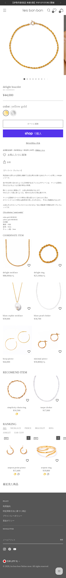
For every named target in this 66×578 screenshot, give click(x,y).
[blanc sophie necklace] (17, 297)
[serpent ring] (46, 450)
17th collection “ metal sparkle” (13, 212)
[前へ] (5, 2)
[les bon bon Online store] (32, 10)
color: (15, 106)
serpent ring (46, 467)
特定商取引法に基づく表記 (14, 511)
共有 (9, 162)
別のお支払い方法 (33, 143)
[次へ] (60, 2)
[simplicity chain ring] (17, 389)
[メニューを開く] (4, 10)
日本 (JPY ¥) (12, 561)
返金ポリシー (8, 521)
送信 (61, 539)
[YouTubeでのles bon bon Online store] (15, 549)
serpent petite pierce (17, 467)
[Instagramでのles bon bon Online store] (5, 549)
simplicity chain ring (16, 407)
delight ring (39, 272)
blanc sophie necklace (13, 315)
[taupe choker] (46, 389)
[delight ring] (48, 253)
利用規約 (7, 506)
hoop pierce (8, 358)
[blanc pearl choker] (48, 297)
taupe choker (46, 407)
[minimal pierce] (48, 340)
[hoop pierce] (17, 340)
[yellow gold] (6, 113)
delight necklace (10, 272)
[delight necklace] (17, 253)
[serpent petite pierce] (16, 450)
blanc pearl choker (42, 315)
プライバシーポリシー (12, 516)
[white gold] (13, 113)
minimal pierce (40, 358)
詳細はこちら (40, 150)
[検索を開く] (47, 10)
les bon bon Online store (21, 566)
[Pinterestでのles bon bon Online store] (10, 549)
